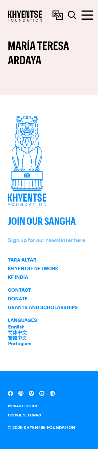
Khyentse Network (33, 268)
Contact (19, 290)
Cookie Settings (24, 415)
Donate (18, 298)
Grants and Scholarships (43, 307)
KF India (18, 277)
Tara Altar (22, 260)
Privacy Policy (23, 406)
